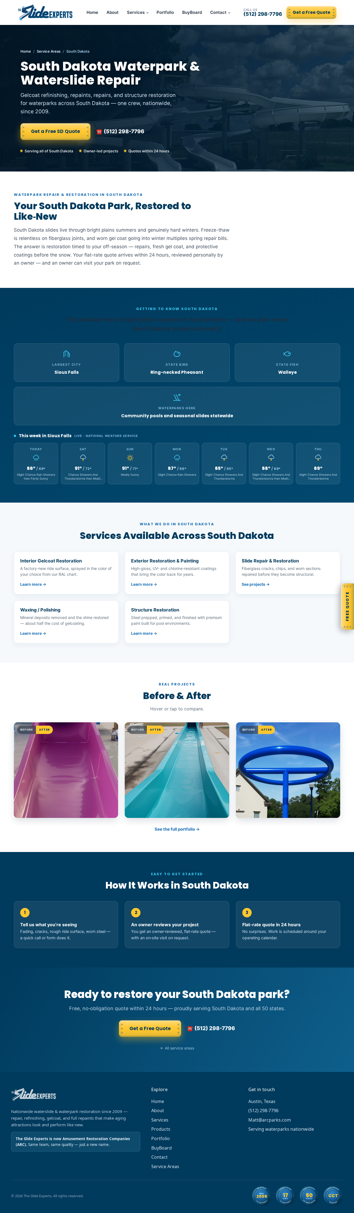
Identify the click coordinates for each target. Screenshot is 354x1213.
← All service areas (177, 1048)
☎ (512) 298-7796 (120, 131)
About (112, 12)
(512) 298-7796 (262, 12)
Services (136, 12)
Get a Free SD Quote (55, 131)
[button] (66, 770)
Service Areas (49, 51)
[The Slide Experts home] (46, 12)
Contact (218, 12)
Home (92, 12)
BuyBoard (192, 12)
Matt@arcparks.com (269, 1120)
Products (160, 1129)
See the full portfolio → (177, 829)
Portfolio (165, 12)
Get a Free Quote (311, 12)
